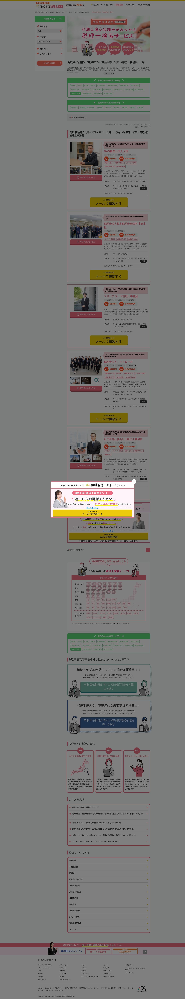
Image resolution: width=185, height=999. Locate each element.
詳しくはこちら (92, 507)
